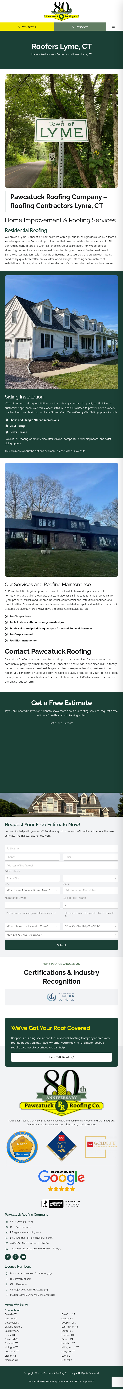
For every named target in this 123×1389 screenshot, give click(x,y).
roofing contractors (21, 245)
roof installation (69, 591)
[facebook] (8, 1257)
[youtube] (23, 1257)
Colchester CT (13, 1322)
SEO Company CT (84, 1381)
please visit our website (71, 451)
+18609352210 (13, 1213)
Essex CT (10, 1335)
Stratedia (51, 1381)
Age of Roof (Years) (75, 897)
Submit (61, 945)
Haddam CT (68, 1343)
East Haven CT (70, 1326)
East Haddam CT (14, 1326)
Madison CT (11, 1360)
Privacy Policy (65, 1381)
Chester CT (11, 1318)
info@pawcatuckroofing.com (25, 1232)
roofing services (89, 711)
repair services (93, 591)
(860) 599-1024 (25, 1221)
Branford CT (68, 1314)
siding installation (37, 403)
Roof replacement (21, 634)
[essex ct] (61, 1071)
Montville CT (69, 1360)
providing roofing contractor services (63, 659)
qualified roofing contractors (42, 241)
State (66, 884)
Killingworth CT (70, 1347)
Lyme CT (67, 1355)
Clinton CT (67, 1318)
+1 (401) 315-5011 (22, 1227)
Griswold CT (12, 1339)
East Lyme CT (12, 1330)
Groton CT (67, 1339)
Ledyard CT (68, 1351)
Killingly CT (11, 1347)
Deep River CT (70, 1322)
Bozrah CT (10, 1314)
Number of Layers (16, 897)
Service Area (47, 54)
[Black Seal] (61, 1200)
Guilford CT (11, 1343)
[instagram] (15, 1257)
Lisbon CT (10, 1355)
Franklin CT (68, 1335)
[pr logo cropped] (61, 2)
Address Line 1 (12, 871)
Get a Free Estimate (61, 703)
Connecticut (63, 54)
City (7, 884)
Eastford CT (68, 1330)
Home (34, 54)
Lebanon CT (12, 1351)
